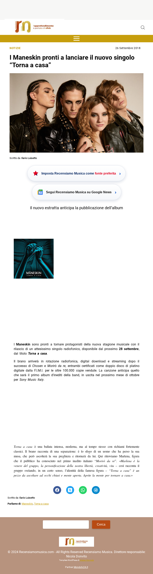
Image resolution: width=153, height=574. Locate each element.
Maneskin (27, 503)
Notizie (15, 48)
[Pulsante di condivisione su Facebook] (57, 490)
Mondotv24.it (81, 567)
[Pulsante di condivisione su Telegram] (96, 490)
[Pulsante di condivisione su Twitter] (70, 490)
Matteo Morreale (87, 560)
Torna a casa (41, 503)
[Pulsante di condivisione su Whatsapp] (83, 490)
